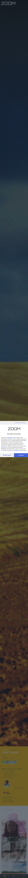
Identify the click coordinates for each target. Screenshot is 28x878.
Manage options (7, 455)
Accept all (21, 455)
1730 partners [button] (10, 437)
